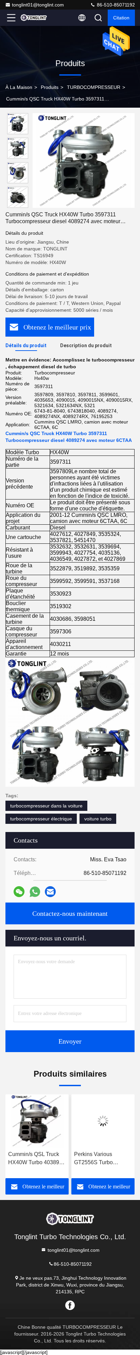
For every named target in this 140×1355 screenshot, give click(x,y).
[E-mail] (50, 891)
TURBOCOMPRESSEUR (93, 87)
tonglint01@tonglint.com (38, 4)
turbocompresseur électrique (41, 818)
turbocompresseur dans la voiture (46, 806)
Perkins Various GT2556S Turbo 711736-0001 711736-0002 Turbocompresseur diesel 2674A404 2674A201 (41, 1159)
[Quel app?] (35, 892)
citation (121, 17)
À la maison (18, 87)
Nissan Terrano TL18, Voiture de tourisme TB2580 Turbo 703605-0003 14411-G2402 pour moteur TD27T (109, 1159)
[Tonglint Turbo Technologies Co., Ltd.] (33, 18)
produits (49, 87)
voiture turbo (97, 818)
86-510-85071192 (115, 4)
